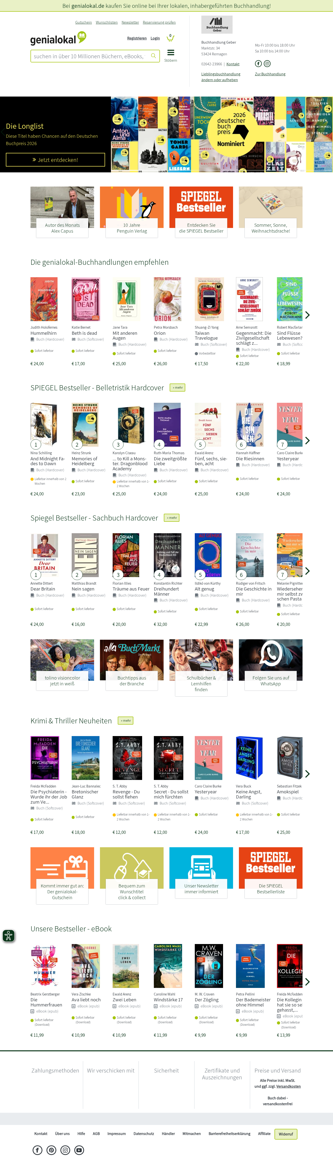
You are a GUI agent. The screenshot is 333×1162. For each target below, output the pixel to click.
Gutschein (83, 22)
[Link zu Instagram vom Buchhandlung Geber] (267, 64)
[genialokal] (58, 37)
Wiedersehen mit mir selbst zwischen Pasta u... (294, 593)
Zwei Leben (124, 999)
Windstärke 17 (168, 999)
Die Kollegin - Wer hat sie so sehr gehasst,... (295, 1004)
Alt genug (204, 588)
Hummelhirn (43, 333)
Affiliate (264, 1145)
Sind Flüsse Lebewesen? (290, 335)
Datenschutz (144, 1145)
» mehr (177, 387)
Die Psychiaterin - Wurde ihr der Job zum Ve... (48, 796)
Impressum (117, 1145)
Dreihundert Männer (166, 591)
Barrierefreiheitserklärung (229, 1145)
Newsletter (130, 22)
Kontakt (232, 64)
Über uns (62, 1145)
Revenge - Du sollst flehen (126, 794)
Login (155, 38)
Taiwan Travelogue (206, 335)
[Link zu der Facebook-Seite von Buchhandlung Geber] (258, 64)
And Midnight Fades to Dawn (47, 461)
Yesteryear (288, 458)
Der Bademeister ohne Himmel (253, 1002)
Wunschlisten (107, 22)
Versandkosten (288, 1086)
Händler (168, 1145)
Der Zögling (206, 999)
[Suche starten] (153, 56)
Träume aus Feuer (131, 588)
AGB (96, 1145)
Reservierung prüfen (159, 22)
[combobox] (89, 56)
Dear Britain (42, 588)
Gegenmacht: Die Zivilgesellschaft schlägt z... (253, 338)
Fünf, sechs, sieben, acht (211, 461)
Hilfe (81, 1145)
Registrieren (137, 38)
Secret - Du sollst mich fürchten (171, 794)
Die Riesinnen (250, 458)
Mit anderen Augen (125, 335)
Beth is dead (84, 333)
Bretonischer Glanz (85, 794)
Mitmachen (192, 1145)
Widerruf (286, 1145)
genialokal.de (87, 6)
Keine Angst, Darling (249, 794)
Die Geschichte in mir (254, 591)
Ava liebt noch (86, 999)
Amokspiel (288, 791)
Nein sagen (83, 588)
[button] (170, 57)
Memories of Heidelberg (84, 461)
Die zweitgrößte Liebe (170, 461)
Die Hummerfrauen (46, 1002)
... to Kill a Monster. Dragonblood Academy (130, 463)
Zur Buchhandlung (270, 74)
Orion (160, 333)
